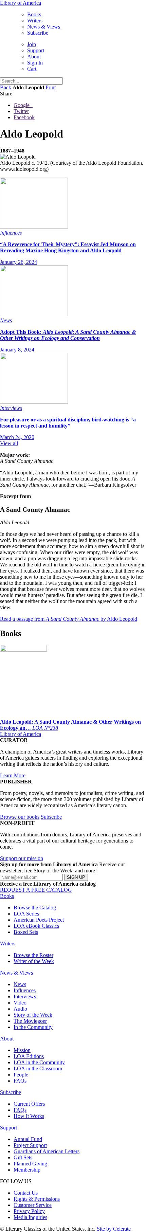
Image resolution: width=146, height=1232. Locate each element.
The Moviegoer (30, 1021)
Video (20, 1002)
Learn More (12, 775)
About (34, 56)
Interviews (25, 996)
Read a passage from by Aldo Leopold (68, 619)
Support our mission (21, 858)
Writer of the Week (34, 961)
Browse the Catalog (35, 907)
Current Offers (29, 1104)
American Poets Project (39, 920)
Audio (20, 1009)
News (20, 984)
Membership (27, 1170)
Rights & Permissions (37, 1199)
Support (35, 50)
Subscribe (37, 33)
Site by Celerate (114, 1229)
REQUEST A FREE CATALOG (36, 890)
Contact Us (26, 1193)
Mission (22, 1050)
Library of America (20, 3)
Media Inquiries (30, 1217)
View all (9, 443)
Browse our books (19, 817)
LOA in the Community (39, 1062)
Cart (31, 69)
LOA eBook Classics (36, 926)
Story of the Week (33, 1015)
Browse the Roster (33, 955)
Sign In (35, 63)
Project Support (30, 1145)
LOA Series (26, 914)
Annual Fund (28, 1139)
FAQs (20, 1081)
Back (5, 87)
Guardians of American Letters (46, 1151)
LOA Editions (29, 1056)
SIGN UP (76, 877)
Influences (25, 990)
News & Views (43, 27)
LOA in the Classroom (38, 1068)
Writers (34, 20)
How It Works (29, 1116)
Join (31, 44)
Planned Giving (30, 1163)
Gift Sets (23, 1157)
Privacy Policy (29, 1211)
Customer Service (33, 1205)
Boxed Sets (26, 932)
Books (34, 14)
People (21, 1074)
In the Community (33, 1027)
